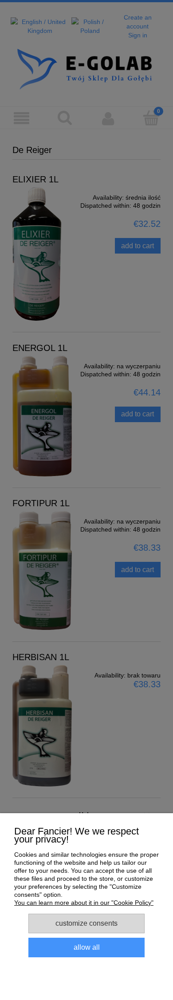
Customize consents (86, 923)
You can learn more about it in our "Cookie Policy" (83, 902)
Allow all (87, 947)
